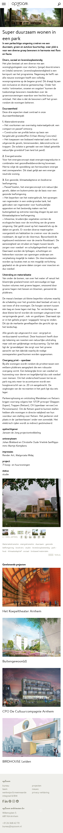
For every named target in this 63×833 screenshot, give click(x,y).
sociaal (26, 551)
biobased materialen (39, 551)
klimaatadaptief (14, 551)
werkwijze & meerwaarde (14, 792)
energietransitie (27, 544)
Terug (57, 555)
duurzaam (40, 544)
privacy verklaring (40, 792)
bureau (5, 785)
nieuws (35, 789)
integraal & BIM (9, 795)
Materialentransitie (10, 544)
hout (4, 551)
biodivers (20, 547)
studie (28, 547)
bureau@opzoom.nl (12, 826)
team (4, 789)
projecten (36, 785)
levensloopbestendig (41, 547)
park (53, 547)
